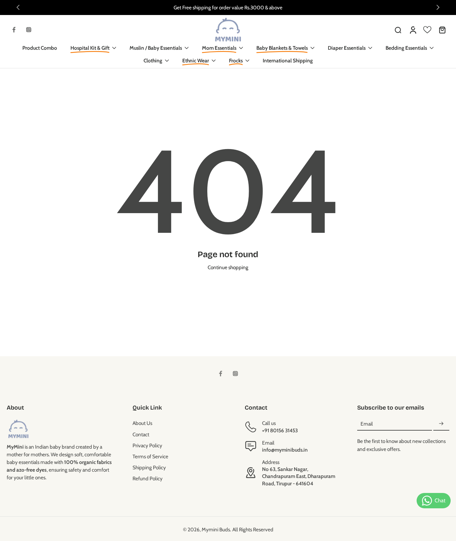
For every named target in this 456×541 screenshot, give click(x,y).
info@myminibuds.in (285, 450)
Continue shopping (228, 267)
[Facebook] (14, 29)
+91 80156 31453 (280, 430)
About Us (142, 423)
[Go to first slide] (438, 7)
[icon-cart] (442, 29)
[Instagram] (28, 29)
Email (367, 424)
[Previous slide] (18, 7)
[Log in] (412, 29)
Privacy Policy (147, 445)
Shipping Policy (149, 467)
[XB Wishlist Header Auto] (427, 29)
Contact (141, 434)
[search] (398, 29)
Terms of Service (150, 456)
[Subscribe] (441, 424)
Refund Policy (148, 478)
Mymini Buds (216, 529)
